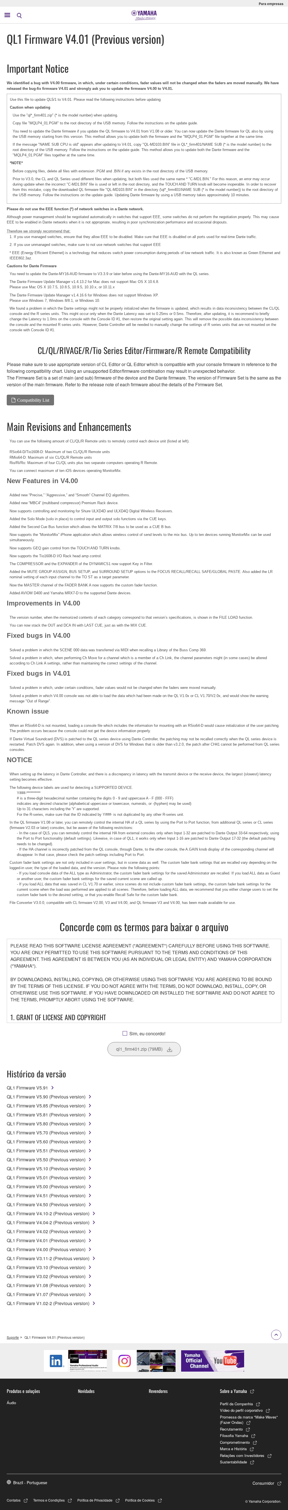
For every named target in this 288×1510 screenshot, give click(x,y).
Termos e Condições (49, 1500)
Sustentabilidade (233, 1462)
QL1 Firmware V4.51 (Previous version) (46, 1195)
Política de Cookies (140, 1500)
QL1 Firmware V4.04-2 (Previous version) (48, 1222)
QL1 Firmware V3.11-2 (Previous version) (48, 1258)
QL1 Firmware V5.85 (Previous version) (46, 1105)
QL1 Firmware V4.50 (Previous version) (46, 1204)
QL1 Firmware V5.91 (27, 1087)
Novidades (86, 1391)
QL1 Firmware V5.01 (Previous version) (46, 1177)
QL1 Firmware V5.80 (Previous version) (46, 1123)
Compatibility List (33, 400)
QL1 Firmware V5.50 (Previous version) (46, 1159)
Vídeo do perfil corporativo (241, 1410)
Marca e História (233, 1448)
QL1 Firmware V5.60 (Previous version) (46, 1141)
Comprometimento (235, 1442)
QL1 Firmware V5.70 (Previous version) (46, 1132)
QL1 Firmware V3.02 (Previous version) (46, 1276)
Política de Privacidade (94, 1500)
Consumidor (263, 1483)
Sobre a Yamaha (233, 1391)
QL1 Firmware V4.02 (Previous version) (46, 1231)
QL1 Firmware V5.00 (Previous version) (46, 1186)
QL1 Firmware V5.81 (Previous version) (46, 1114)
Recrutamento (231, 1429)
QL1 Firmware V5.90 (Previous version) (46, 1096)
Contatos (14, 1500)
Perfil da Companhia (236, 1403)
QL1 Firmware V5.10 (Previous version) (46, 1168)
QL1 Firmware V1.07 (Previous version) (46, 1294)
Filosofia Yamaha (234, 1435)
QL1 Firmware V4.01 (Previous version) (46, 1240)
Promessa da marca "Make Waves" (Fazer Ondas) (249, 1419)
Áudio (11, 1402)
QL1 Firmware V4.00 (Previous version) (46, 1249)
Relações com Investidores (242, 1455)
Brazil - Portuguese (30, 1482)
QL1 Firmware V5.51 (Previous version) (46, 1150)
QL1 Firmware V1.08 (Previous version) (46, 1285)
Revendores (158, 1391)
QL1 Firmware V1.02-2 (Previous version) (48, 1303)
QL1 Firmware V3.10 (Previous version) (46, 1267)
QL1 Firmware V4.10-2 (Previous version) (48, 1213)
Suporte (13, 1337)
